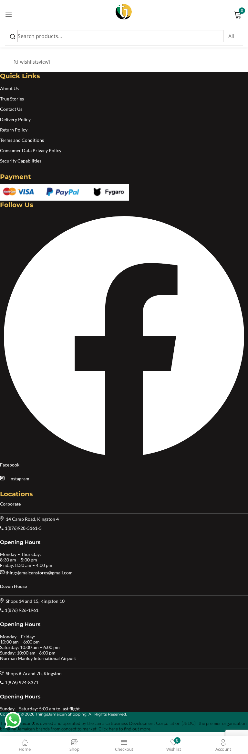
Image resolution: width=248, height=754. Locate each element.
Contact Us (11, 109)
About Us (9, 88)
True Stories (12, 98)
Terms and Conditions (22, 140)
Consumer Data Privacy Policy (30, 150)
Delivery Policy (15, 119)
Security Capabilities (20, 160)
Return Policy (13, 129)
